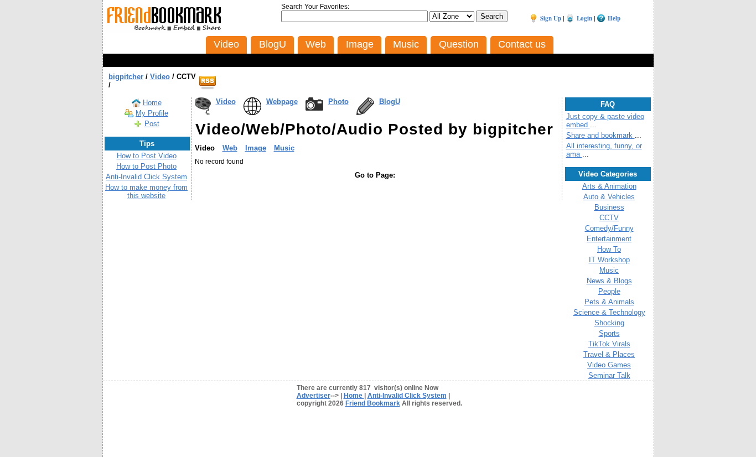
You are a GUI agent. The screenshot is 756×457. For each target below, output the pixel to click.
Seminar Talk (609, 375)
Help (614, 18)
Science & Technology (609, 312)
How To (609, 249)
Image (255, 148)
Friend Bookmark (372, 403)
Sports (609, 333)
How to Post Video (147, 156)
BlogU (389, 101)
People (609, 291)
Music (284, 148)
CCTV (609, 218)
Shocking (609, 323)
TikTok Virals (609, 344)
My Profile (152, 113)
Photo (338, 101)
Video (226, 101)
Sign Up (550, 18)
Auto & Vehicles (609, 197)
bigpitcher (125, 76)
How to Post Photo (146, 166)
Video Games (609, 365)
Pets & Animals (609, 302)
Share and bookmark (600, 135)
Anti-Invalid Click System (146, 177)
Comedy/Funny (609, 228)
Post (151, 124)
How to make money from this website (146, 191)
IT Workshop (609, 260)
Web (229, 148)
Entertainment (609, 239)
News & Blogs (609, 281)
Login (584, 18)
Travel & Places (609, 354)
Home (152, 102)
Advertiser (313, 395)
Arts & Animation (609, 186)
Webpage (282, 101)
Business (609, 207)
